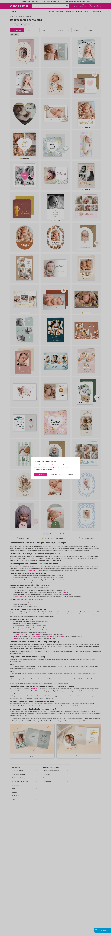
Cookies (54, 465)
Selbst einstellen (55, 474)
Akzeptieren (40, 474)
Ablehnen (70, 474)
